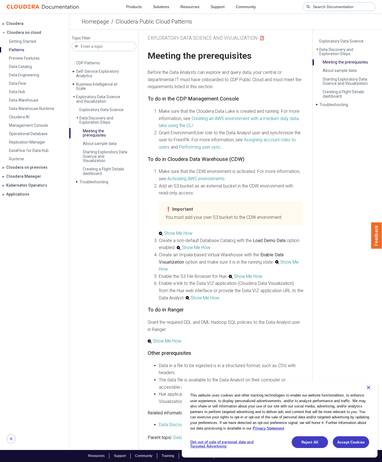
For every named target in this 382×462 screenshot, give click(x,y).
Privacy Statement (268, 428)
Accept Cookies (351, 442)
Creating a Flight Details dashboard (103, 171)
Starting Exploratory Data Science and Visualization (345, 81)
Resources (189, 6)
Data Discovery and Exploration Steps (96, 120)
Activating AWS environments (196, 178)
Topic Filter (81, 38)
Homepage (95, 21)
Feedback (376, 235)
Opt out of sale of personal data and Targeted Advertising (222, 444)
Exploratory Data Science (101, 109)
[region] (280, 419)
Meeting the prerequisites (94, 133)
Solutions (161, 6)
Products (134, 6)
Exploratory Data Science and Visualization (98, 99)
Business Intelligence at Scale (96, 86)
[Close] (368, 387)
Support (218, 6)
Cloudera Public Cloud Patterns (154, 21)
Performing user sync (200, 147)
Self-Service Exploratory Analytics (97, 73)
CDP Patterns (88, 63)
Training (168, 456)
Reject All (309, 442)
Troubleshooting (93, 182)
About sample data (100, 143)
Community (246, 6)
